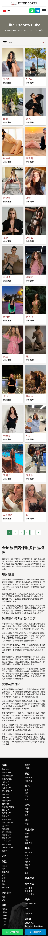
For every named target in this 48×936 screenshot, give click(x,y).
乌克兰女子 (6, 844)
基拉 (28, 198)
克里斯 (29, 158)
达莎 (5, 396)
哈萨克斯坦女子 (8, 807)
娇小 (4, 875)
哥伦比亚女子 (7, 791)
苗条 (4, 881)
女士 (27, 837)
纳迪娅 (6, 158)
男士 (27, 834)
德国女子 (5, 798)
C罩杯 (4, 916)
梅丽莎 (29, 396)
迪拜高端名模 (30, 903)
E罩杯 (4, 922)
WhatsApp (14, 932)
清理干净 (28, 777)
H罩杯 (27, 768)
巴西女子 (5, 782)
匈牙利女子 (6, 801)
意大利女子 (6, 804)
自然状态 (28, 781)
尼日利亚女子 (7, 822)
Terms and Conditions (34, 926)
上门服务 (28, 888)
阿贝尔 (29, 317)
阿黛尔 (29, 475)
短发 (27, 809)
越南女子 (5, 851)
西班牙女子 (6, 838)
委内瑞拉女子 (7, 848)
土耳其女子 (6, 841)
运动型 (4, 866)
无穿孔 (27, 824)
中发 (27, 812)
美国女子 (5, 769)
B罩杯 (4, 912)
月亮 (28, 119)
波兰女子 (5, 826)
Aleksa (7, 515)
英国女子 (5, 785)
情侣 (27, 840)
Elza (29, 79)
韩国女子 (5, 810)
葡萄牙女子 (6, 829)
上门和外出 (29, 894)
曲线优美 (5, 872)
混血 (27, 868)
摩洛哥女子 (6, 819)
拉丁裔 (27, 865)
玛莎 (28, 435)
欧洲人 (27, 862)
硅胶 (4, 900)
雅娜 (5, 237)
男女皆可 (28, 843)
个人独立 (28, 913)
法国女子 (5, 794)
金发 (27, 790)
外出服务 (28, 891)
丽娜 (5, 119)
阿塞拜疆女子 (7, 776)
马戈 (28, 356)
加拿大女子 (6, 788)
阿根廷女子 (6, 773)
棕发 (27, 793)
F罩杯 (4, 925)
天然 (4, 897)
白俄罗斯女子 (7, 779)
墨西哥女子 (6, 813)
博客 (27, 909)
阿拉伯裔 (28, 852)
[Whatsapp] (32, 10)
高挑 (4, 884)
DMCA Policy (30, 923)
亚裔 (27, 855)
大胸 (4, 869)
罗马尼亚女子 (7, 832)
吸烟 (27, 873)
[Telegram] (37, 10)
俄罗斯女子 (6, 835)
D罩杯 (4, 919)
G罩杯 (27, 765)
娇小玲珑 (5, 887)
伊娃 (5, 356)
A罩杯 (4, 909)
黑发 (27, 796)
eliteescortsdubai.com (15, 30)
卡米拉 (6, 435)
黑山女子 (5, 816)
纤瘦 (4, 878)
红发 (27, 799)
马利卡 (6, 277)
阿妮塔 (6, 198)
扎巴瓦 (6, 79)
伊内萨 (6, 317)
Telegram (37, 932)
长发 (27, 815)
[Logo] (24, 3)
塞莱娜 (29, 277)
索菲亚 (29, 237)
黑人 (27, 859)
